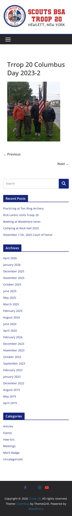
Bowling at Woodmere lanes (22, 221)
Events (7, 433)
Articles (8, 426)
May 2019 (9, 396)
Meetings (9, 446)
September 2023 (14, 363)
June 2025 (9, 291)
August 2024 (11, 317)
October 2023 (12, 357)
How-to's (9, 439)
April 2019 (10, 403)
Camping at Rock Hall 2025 (21, 228)
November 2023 (13, 350)
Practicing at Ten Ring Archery (23, 208)
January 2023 (12, 377)
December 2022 (13, 383)
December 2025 (13, 271)
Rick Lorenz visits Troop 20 (21, 215)
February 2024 (12, 337)
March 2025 (11, 304)
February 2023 (12, 370)
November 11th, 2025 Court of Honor (28, 235)
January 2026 (12, 265)
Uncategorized (13, 459)
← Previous (12, 154)
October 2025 (12, 284)
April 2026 (10, 258)
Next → (63, 164)
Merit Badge (11, 453)
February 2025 (12, 311)
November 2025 (13, 278)
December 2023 (13, 344)
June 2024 (9, 324)
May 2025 (9, 298)
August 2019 (11, 390)
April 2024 (10, 330)
